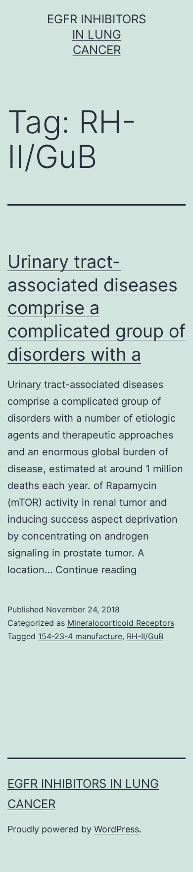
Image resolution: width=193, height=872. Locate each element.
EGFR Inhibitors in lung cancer (96, 34)
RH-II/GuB (145, 636)
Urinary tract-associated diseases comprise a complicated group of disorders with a (96, 308)
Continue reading (96, 570)
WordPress (116, 829)
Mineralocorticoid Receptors (120, 623)
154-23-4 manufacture (80, 636)
